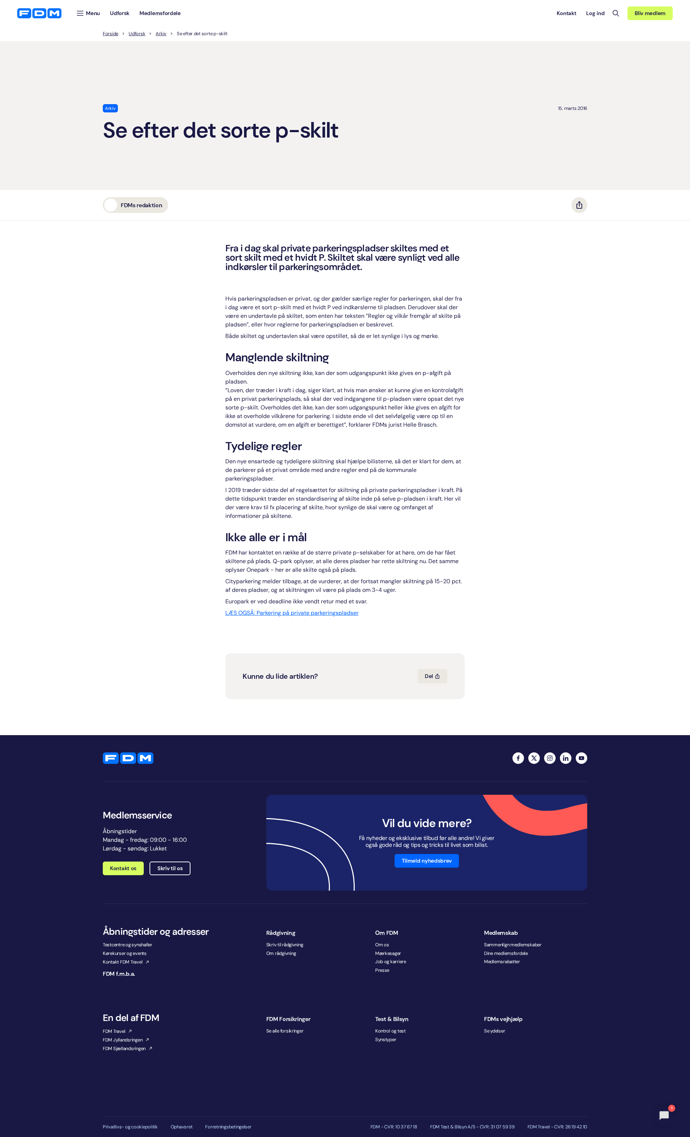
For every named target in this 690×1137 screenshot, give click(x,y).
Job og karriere (390, 962)
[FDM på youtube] (581, 758)
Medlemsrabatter (502, 962)
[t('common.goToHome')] (128, 758)
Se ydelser (494, 1031)
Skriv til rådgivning (284, 945)
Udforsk (137, 34)
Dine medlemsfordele (506, 953)
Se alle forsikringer (285, 1031)
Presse (382, 970)
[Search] (616, 13)
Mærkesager (388, 953)
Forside (110, 34)
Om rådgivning (281, 953)
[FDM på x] (534, 758)
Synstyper (385, 1039)
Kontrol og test (390, 1031)
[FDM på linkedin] (565, 758)
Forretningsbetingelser (228, 1127)
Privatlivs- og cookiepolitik (130, 1127)
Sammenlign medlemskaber (513, 945)
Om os (382, 945)
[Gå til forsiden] (39, 13)
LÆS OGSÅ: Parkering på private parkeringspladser (292, 613)
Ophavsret (182, 1127)
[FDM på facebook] (518, 758)
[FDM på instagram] (550, 758)
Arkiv (161, 34)
